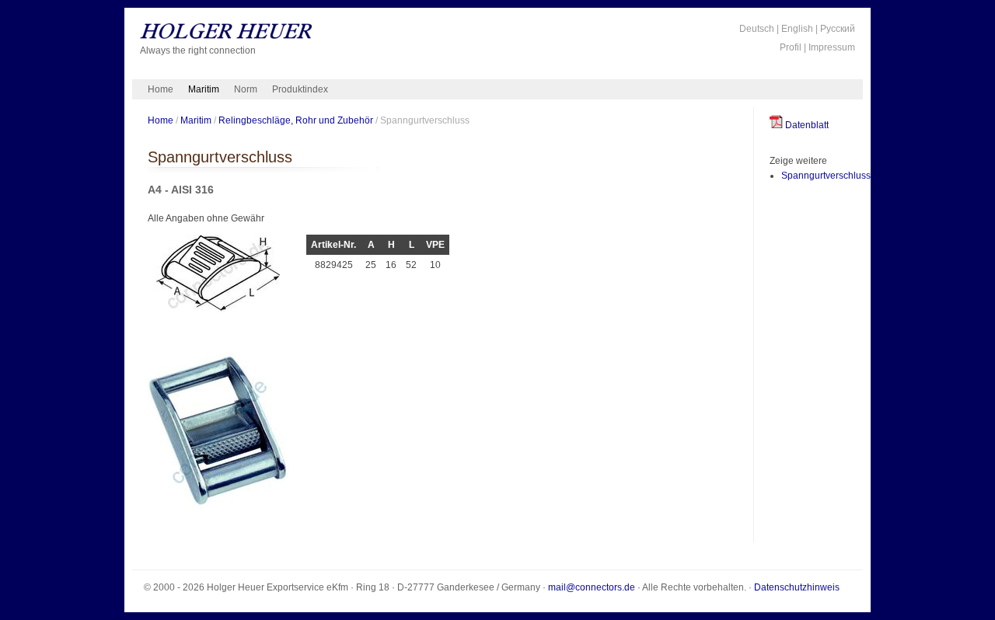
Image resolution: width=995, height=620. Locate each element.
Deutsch (756, 28)
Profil (790, 47)
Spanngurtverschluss (826, 175)
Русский (837, 28)
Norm (245, 89)
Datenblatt (806, 125)
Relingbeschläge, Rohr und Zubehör (295, 120)
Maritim (203, 89)
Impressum (831, 47)
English (797, 28)
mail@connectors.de (591, 587)
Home (160, 89)
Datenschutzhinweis (797, 587)
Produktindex (300, 89)
